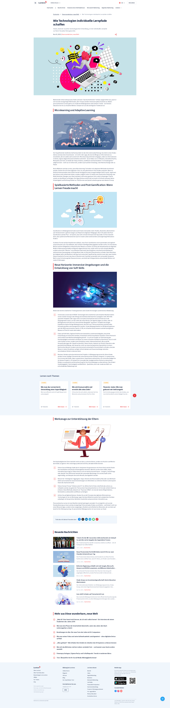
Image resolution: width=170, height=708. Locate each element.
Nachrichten (61, 8)
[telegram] (90, 519)
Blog (64, 678)
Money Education (91, 694)
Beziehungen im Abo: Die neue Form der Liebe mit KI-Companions (78, 632)
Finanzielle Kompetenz (93, 685)
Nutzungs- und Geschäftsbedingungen (42, 688)
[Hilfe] (162, 699)
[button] (116, 34)
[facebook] (79, 519)
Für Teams (36, 680)
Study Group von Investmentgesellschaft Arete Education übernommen (96, 581)
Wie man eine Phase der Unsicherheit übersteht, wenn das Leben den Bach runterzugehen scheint (82, 627)
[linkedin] (86, 519)
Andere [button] (118, 7)
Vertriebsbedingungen (39, 692)
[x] (82, 519)
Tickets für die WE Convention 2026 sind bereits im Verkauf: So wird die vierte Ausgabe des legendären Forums (96, 539)
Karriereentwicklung (92, 687)
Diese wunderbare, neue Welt (70, 14)
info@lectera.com (67, 686)
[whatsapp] (93, 519)
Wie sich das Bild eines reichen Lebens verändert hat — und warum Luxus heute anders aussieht (86, 648)
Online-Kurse (66, 671)
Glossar (65, 675)
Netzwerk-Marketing (93, 8)
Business (89, 678)
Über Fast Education (39, 673)
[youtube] (121, 691)
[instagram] (118, 691)
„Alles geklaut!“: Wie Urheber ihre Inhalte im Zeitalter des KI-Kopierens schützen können (86, 643)
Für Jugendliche (91, 691)
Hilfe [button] (65, 690)
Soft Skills (90, 682)
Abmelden (132, 3)
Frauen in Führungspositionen (95, 689)
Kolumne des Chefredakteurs (76, 8)
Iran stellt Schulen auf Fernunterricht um (90, 594)
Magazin (65, 673)
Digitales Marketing (107, 8)
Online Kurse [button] (55, 3)
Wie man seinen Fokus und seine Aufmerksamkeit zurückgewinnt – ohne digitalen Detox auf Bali (86, 637)
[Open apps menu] (35, 3)
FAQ (35, 682)
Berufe (89, 671)
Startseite (50, 8)
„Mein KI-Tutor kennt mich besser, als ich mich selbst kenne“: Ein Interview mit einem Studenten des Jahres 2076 (85, 621)
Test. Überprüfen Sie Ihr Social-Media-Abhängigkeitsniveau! (76, 658)
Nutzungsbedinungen (39, 686)
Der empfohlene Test (68, 680)
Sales (88, 673)
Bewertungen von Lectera (40, 675)
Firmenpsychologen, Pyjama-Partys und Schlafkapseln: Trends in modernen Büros (84, 653)
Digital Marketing (91, 675)
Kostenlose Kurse (92, 696)
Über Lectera (37, 670)
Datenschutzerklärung (39, 690)
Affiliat (35, 677)
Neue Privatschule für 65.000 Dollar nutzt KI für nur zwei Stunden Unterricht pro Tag (95, 553)
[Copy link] (97, 519)
